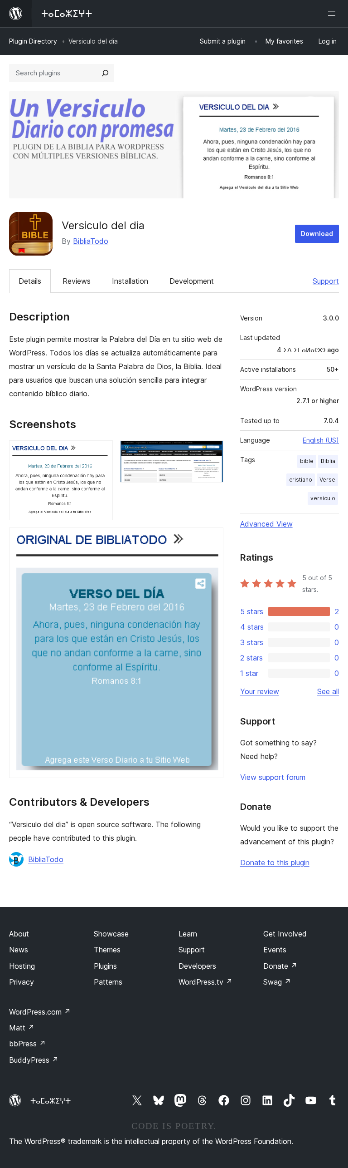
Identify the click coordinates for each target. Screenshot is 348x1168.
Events (274, 949)
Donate (280, 966)
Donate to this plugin (274, 862)
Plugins (105, 966)
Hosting (22, 966)
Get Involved (285, 933)
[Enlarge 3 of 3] (211, 539)
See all (328, 691)
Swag (277, 981)
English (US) (321, 440)
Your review (259, 691)
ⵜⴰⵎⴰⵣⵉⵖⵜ (50, 1100)
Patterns (108, 981)
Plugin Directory (33, 41)
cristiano (300, 479)
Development (191, 281)
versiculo (322, 498)
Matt (21, 1027)
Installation (130, 281)
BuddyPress (33, 1060)
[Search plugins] (105, 73)
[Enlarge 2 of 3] (211, 452)
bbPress (27, 1043)
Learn (188, 933)
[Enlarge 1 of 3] (100, 452)
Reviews (77, 281)
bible (307, 461)
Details (30, 281)
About (19, 933)
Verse (327, 479)
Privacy (21, 981)
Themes (107, 949)
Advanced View (266, 523)
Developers (197, 966)
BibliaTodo (90, 241)
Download (317, 233)
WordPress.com (40, 1011)
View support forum (272, 777)
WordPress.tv (205, 981)
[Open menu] (333, 13)
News (18, 949)
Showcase (111, 933)
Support (326, 281)
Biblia (328, 461)
